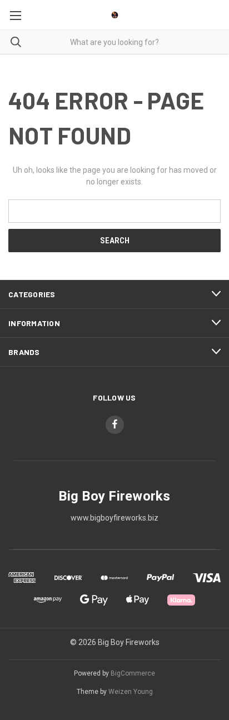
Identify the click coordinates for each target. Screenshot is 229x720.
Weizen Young (130, 692)
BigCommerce (133, 673)
